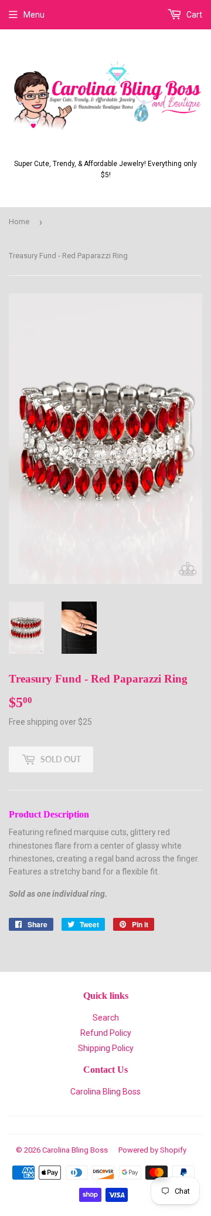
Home (19, 221)
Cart (193, 14)
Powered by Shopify (152, 1150)
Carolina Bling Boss (105, 1091)
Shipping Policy (106, 1048)
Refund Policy (105, 1033)
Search (106, 1017)
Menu (34, 14)
